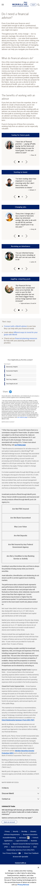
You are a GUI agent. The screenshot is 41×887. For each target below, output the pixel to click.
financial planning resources (26, 338)
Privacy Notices (23, 885)
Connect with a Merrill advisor (15, 326)
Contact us (6, 799)
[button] (2, 4)
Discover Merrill (8, 793)
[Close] (38, 867)
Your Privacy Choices (10, 853)
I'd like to (5, 788)
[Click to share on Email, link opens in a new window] (10, 391)
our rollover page (22, 417)
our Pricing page (20, 445)
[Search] (38, 4)
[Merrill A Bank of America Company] (20, 4)
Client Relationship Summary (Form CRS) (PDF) (18, 720)
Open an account (9, 822)
